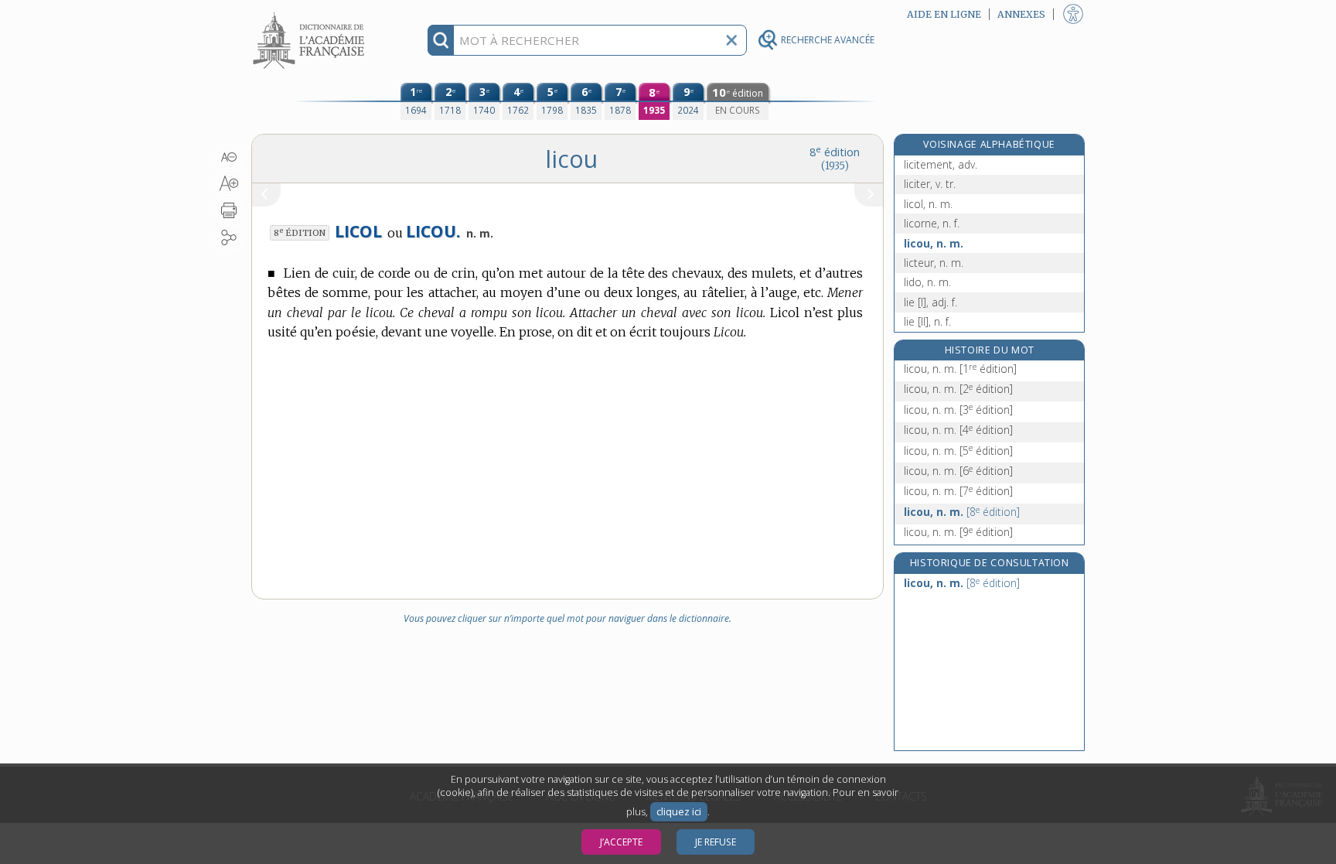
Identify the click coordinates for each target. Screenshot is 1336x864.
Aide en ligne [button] (944, 14)
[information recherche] (441, 40)
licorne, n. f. (931, 223)
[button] (229, 157)
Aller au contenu (310, 13)
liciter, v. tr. (930, 183)
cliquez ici (678, 811)
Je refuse (715, 842)
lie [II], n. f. (927, 321)
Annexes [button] (1021, 14)
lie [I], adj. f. (930, 302)
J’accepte (621, 842)
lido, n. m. (927, 282)
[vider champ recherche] (731, 40)
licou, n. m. (933, 243)
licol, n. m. (928, 203)
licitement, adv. (940, 164)
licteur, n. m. (933, 262)
